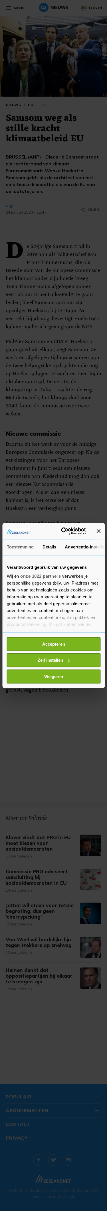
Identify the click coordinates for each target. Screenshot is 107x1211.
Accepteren (53, 644)
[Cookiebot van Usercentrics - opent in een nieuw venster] (64, 531)
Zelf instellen (50, 660)
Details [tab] (49, 546)
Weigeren (53, 676)
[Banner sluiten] (98, 531)
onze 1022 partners (40, 576)
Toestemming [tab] (20, 546)
